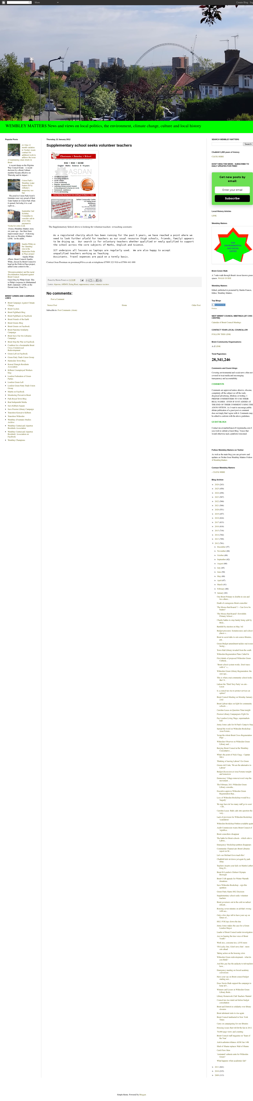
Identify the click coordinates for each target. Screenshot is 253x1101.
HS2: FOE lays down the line (229, 921)
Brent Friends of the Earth (18, 319)
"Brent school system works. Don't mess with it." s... (233, 665)
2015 (217, 530)
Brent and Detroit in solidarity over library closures (234, 1007)
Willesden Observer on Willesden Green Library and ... (233, 742)
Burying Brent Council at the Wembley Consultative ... (232, 749)
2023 (217, 497)
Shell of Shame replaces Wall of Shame (233, 1046)
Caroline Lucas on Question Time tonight (233, 710)
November (221, 550)
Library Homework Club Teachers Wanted (234, 996)
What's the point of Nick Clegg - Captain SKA (233, 755)
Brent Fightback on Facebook (20, 315)
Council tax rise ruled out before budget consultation (233, 1001)
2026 (217, 484)
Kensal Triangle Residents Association (18, 365)
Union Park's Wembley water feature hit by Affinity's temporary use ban (28, 186)
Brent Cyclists (13, 308)
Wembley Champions (16, 440)
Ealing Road (73, 284)
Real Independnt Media (17, 402)
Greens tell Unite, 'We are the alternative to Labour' (234, 766)
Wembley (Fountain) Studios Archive (19, 420)
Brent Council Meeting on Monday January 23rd (234, 698)
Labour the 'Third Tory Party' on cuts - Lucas (232, 685)
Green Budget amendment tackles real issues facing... (235, 644)
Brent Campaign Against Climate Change (21, 303)
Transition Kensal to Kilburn (19, 412)
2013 (217, 538)
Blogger (142, 1094)
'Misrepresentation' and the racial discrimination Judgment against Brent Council (21, 274)
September (221, 559)
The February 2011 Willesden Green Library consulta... (232, 785)
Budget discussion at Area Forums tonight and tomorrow (234, 772)
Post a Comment (57, 299)
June (219, 571)
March (220, 584)
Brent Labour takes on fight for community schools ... (234, 704)
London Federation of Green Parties (19, 377)
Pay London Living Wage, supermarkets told (233, 719)
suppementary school (86, 284)
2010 (217, 1071)
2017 (217, 522)
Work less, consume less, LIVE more (232, 942)
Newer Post (52, 305)
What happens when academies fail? (231, 1060)
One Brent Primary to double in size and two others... (233, 597)
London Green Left (15, 382)
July (219, 567)
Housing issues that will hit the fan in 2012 (234, 1027)
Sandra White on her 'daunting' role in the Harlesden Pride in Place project (28, 249)
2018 (217, 517)
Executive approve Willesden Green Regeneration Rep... (231, 792)
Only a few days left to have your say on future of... (233, 916)
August (220, 563)
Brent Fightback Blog (16, 312)
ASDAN (64, 284)
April (219, 580)
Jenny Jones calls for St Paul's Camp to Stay (235, 724)
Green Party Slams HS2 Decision (230, 891)
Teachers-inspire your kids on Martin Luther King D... (235, 866)
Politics (214, 308)
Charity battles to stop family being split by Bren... (234, 621)
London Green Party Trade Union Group (21, 386)
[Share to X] (94, 280)
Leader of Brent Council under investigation (234, 932)
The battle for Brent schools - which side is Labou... (234, 839)
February (221, 588)
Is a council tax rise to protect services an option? (233, 691)
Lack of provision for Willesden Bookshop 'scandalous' (234, 818)
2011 (217, 1066)
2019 (217, 513)
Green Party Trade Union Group (21, 357)
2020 (217, 509)
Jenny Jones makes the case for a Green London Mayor (233, 926)
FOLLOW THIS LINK (221, 334)
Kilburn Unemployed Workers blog (20, 371)
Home (124, 305)
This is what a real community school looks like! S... (234, 678)
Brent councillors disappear (228, 834)
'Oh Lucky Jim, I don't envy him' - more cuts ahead (233, 947)
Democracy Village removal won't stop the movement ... (234, 779)
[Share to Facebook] (97, 280)
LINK (214, 215)
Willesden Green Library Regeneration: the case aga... (234, 672)
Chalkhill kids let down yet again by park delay (233, 860)
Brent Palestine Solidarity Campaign (18, 330)
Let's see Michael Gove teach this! (231, 855)
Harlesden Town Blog (17, 360)
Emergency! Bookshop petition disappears (234, 844)
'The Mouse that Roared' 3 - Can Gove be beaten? (234, 608)
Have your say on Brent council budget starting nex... (233, 977)
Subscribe (232, 198)
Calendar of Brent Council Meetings (226, 322)
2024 (217, 492)
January (220, 592)
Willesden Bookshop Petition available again (235, 823)
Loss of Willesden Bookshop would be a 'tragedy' (233, 798)
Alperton (57, 284)
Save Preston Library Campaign (21, 409)
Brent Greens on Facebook (19, 326)
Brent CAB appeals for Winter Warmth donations (233, 879)
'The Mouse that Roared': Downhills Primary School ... (231, 614)
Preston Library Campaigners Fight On (233, 714)
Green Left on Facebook (18, 353)
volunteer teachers (102, 284)
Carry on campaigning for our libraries (232, 1023)
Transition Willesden (16, 416)
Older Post (196, 305)
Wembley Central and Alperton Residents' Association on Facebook (20, 434)
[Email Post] (82, 280)
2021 (217, 505)
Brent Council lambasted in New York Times (232, 1018)
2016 (217, 526)
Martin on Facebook (16, 391)
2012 (217, 543)
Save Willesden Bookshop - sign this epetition (232, 886)
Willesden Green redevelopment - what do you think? (234, 958)
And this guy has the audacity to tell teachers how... (235, 964)
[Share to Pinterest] (100, 280)
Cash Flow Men (223, 1050)
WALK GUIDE (224, 278)
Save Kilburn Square (16, 405)
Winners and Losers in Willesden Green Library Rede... (233, 990)
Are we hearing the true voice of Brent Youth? (232, 937)
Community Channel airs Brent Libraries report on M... (233, 849)
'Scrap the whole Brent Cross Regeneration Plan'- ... (234, 736)
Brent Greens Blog (15, 322)
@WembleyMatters (219, 460)
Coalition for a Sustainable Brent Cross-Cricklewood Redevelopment (21, 347)
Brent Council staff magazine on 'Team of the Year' (233, 1036)
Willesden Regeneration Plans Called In (233, 654)
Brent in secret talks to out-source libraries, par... (234, 638)
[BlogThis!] (90, 280)
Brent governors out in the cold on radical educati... (234, 903)
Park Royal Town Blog (17, 398)
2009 (217, 1075)
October (220, 555)
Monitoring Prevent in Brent (19, 395)
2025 (217, 488)
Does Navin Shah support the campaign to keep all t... (234, 984)
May (219, 576)
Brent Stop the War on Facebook (21, 341)
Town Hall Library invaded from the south (234, 650)
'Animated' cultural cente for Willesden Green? (232, 1055)
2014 (217, 534)
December (221, 546)
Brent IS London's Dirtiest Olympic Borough (231, 873)
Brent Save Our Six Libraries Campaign (19, 336)
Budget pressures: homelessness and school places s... (234, 631)
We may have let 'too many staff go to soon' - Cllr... (234, 805)
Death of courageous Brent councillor (232, 603)
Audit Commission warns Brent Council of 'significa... (234, 828)
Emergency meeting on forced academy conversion (233, 971)
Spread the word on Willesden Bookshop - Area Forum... (234, 729)
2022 (217, 501)
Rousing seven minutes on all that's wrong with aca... (234, 909)
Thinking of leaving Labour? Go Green (233, 761)
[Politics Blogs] (218, 305)
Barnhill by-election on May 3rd (230, 626)
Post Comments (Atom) (67, 310)
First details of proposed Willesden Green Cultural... (234, 659)
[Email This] (87, 280)
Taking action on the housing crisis (231, 953)
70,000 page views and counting (230, 1031)
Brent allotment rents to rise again (230, 1013)
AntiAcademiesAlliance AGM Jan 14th (233, 1042)
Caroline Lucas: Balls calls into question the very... (234, 811)
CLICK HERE (218, 156)
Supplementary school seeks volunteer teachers (232, 896)
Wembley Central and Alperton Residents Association (20, 426)
